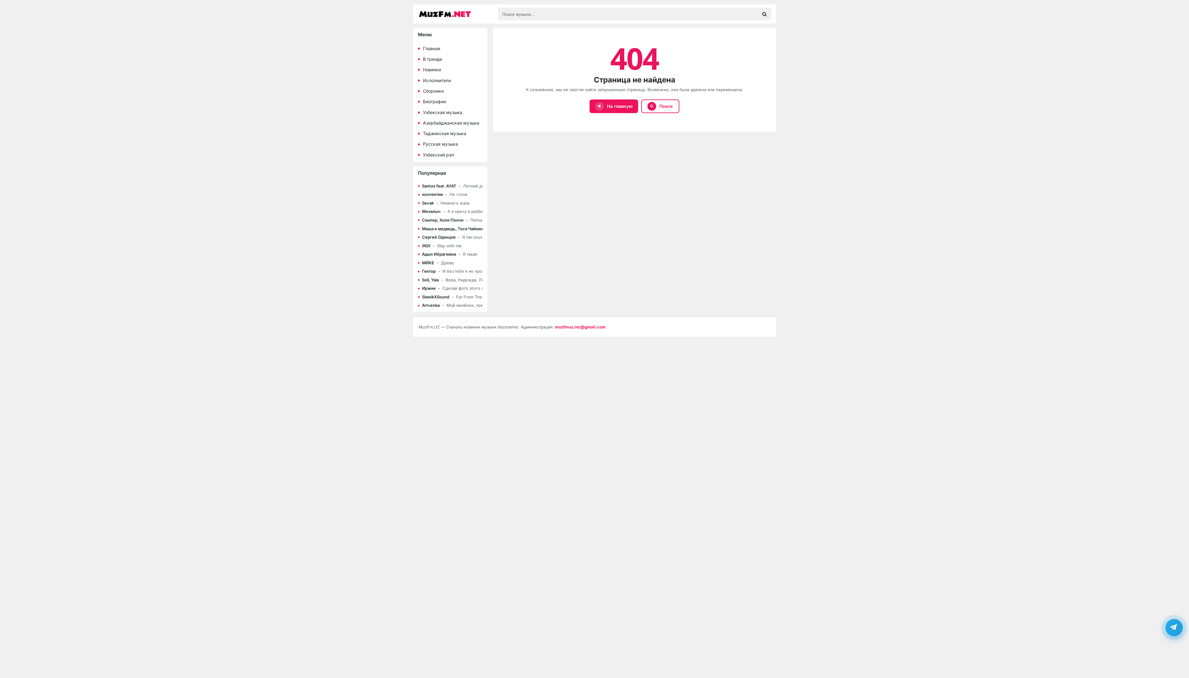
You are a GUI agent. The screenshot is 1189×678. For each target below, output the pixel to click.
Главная (431, 48)
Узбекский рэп (438, 154)
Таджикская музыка (444, 133)
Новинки (432, 69)
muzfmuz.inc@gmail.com (580, 326)
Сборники (433, 91)
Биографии (434, 101)
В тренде (432, 59)
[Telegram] (1174, 627)
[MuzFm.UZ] (455, 14)
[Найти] (764, 14)
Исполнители (437, 80)
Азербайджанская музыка (451, 122)
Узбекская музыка (442, 112)
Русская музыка (440, 144)
